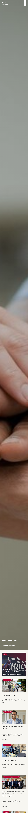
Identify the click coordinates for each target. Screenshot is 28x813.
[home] (4, 3)
